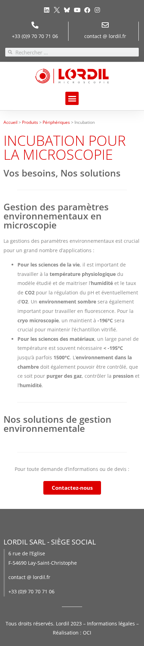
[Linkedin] (46, 10)
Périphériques (56, 122)
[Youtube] (77, 10)
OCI (87, 632)
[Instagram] (97, 10)
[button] (72, 98)
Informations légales (111, 623)
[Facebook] (87, 10)
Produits (30, 122)
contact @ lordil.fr (105, 36)
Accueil (10, 122)
